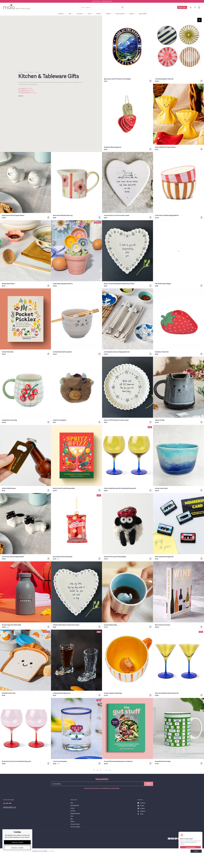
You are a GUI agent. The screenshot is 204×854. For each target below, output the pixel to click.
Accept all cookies (17, 842)
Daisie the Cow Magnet (76, 391)
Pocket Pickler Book (25, 322)
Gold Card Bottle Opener (25, 459)
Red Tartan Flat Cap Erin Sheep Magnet (127, 527)
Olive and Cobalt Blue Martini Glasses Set (178, 664)
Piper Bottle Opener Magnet (178, 254)
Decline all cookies (17, 847)
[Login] (195, 7)
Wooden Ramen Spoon (25, 254)
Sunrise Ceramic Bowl (178, 459)
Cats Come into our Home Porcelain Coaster (127, 186)
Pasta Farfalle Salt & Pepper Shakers (178, 118)
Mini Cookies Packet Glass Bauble (76, 527)
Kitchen (37, 72)
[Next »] (110, 770)
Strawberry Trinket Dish (178, 322)
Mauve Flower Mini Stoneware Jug (76, 186)
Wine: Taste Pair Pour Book (178, 595)
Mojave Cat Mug (178, 391)
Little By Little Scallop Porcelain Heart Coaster (76, 595)
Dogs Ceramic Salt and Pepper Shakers (25, 186)
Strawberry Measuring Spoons (127, 118)
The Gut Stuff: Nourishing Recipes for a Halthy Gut (127, 732)
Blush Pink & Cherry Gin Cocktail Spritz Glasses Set (25, 732)
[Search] (122, 7)
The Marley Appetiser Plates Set (178, 50)
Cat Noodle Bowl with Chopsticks (76, 322)
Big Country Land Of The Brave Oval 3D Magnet (127, 50)
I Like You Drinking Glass (76, 732)
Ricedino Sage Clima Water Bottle (25, 595)
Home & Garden (28, 72)
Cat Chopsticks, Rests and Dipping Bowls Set (127, 322)
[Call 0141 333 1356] (191, 7)
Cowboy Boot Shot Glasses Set (76, 664)
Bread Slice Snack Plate (25, 664)
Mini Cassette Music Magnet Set (178, 527)
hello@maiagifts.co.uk (9, 807)
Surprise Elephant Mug (127, 595)
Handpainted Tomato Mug (25, 391)
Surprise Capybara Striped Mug (127, 664)
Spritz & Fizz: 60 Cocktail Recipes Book (76, 459)
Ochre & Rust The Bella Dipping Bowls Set (178, 186)
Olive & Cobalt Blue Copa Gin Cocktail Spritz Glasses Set (127, 459)
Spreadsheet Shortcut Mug (178, 732)
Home (20, 72)
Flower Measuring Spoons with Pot (76, 254)
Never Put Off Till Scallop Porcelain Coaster (127, 391)
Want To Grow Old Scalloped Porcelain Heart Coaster (127, 254)
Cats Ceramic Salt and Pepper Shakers (25, 527)
